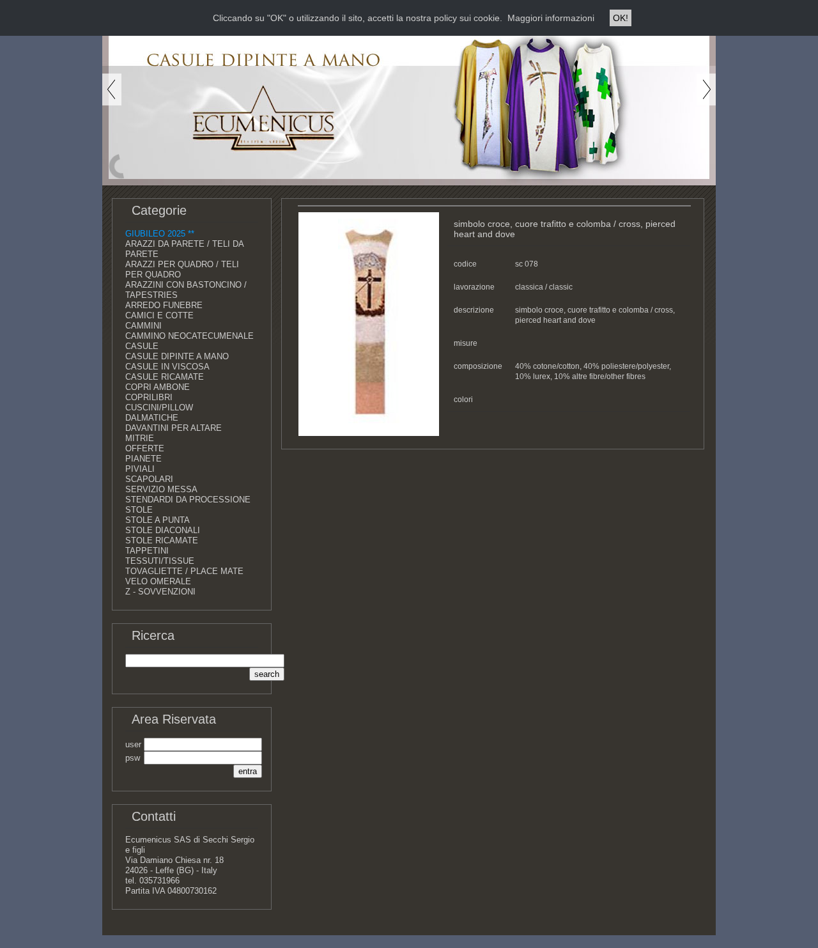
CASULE (141, 346)
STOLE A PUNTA (157, 520)
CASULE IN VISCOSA (167, 366)
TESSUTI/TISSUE (159, 561)
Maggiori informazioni (550, 18)
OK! (620, 18)
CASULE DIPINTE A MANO (177, 356)
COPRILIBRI (149, 397)
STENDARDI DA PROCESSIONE (188, 499)
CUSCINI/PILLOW (159, 407)
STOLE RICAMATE (161, 540)
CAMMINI (143, 325)
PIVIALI (140, 469)
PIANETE (143, 458)
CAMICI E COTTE (159, 315)
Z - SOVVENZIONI (160, 591)
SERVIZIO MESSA (161, 489)
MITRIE (139, 438)
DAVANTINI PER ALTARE (173, 428)
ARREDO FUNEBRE (164, 305)
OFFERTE (144, 448)
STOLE (139, 510)
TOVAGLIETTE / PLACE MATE (184, 571)
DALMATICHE (151, 418)
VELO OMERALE (158, 581)
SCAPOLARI (149, 479)
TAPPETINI (147, 551)
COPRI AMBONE (157, 387)
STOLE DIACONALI (162, 530)
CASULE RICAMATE (164, 377)
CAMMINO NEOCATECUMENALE (189, 336)
